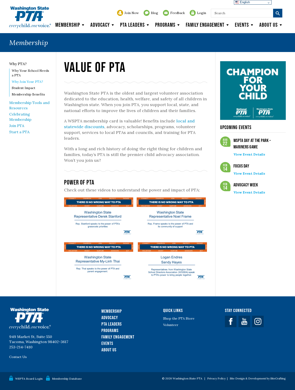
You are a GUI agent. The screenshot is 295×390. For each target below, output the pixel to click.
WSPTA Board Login (29, 378)
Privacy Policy (216, 378)
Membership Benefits (28, 94)
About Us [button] (268, 25)
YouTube (244, 321)
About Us (108, 349)
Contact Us (18, 357)
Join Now (131, 13)
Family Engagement (205, 25)
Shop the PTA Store (179, 318)
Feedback (177, 13)
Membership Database (67, 378)
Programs (165, 25)
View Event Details (249, 154)
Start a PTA (19, 132)
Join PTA (16, 125)
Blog (154, 13)
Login (201, 13)
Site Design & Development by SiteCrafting (258, 378)
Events (242, 25)
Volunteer (170, 325)
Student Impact (23, 88)
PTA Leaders (132, 25)
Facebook (230, 321)
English (244, 2)
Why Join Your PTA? (27, 82)
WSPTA (30, 17)
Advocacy (100, 25)
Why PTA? (18, 63)
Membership (67, 25)
